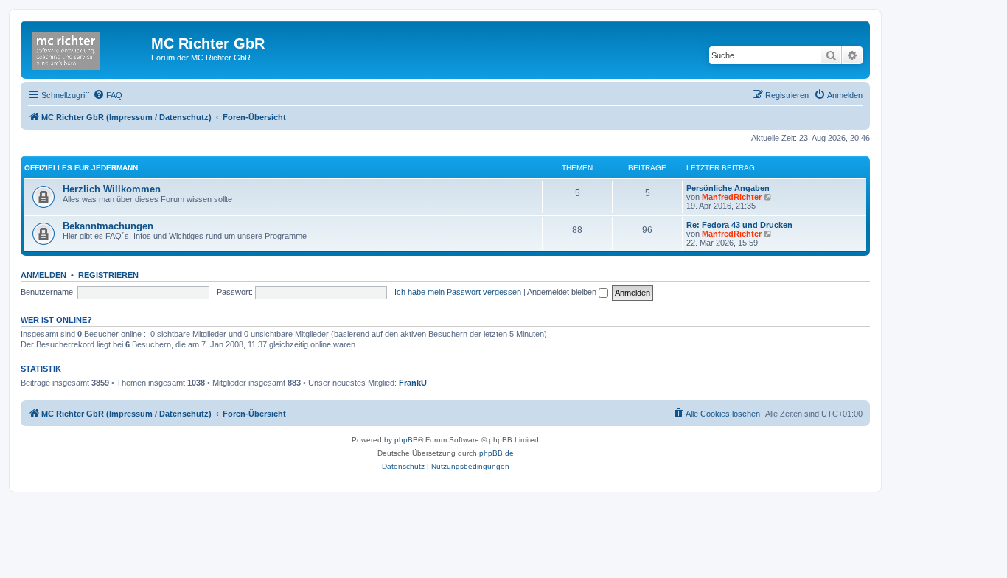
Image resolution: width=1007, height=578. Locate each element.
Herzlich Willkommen (112, 189)
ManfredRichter (732, 196)
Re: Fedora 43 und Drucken (739, 224)
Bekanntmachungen (108, 225)
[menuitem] (107, 95)
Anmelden (43, 275)
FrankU (413, 382)
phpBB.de (496, 453)
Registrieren (108, 275)
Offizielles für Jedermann (81, 168)
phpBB (406, 440)
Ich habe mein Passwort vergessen (457, 292)
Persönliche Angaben (728, 188)
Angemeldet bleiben (563, 292)
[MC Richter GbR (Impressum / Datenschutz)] (87, 48)
